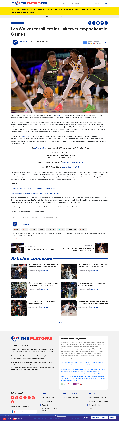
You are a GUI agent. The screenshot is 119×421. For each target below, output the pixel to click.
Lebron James (14, 217)
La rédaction (23, 41)
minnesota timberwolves (46, 217)
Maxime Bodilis (44, 270)
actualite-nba (17, 22)
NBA (60, 115)
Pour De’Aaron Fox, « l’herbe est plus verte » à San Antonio (91, 284)
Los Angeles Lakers (25, 217)
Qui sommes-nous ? (48, 398)
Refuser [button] (86, 417)
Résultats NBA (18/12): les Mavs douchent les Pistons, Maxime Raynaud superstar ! (43, 266)
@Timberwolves (40, 148)
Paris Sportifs (76, 3)
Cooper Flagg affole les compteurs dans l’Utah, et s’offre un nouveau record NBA (93, 302)
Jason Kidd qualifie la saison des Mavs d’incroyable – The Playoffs (35, 193)
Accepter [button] (112, 417)
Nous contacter (47, 401)
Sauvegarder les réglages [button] (99, 417)
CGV (90, 409)
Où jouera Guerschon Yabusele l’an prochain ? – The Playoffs (33, 188)
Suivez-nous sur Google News (50, 410)
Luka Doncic (25, 136)
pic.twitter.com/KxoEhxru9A (73, 162)
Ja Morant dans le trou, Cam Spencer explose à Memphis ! (41, 302)
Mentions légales (94, 405)
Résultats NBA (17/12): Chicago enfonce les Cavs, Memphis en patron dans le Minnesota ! (92, 267)
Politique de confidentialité (98, 398)
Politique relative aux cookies (98, 401)
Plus (59, 322)
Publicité (45, 405)
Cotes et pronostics (72, 398)
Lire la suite (16, 238)
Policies (91, 393)
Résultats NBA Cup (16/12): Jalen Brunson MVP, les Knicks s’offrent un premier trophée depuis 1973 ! (43, 285)
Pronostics (65, 3)
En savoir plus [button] (61, 416)
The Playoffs (46, 393)
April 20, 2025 (70, 167)
